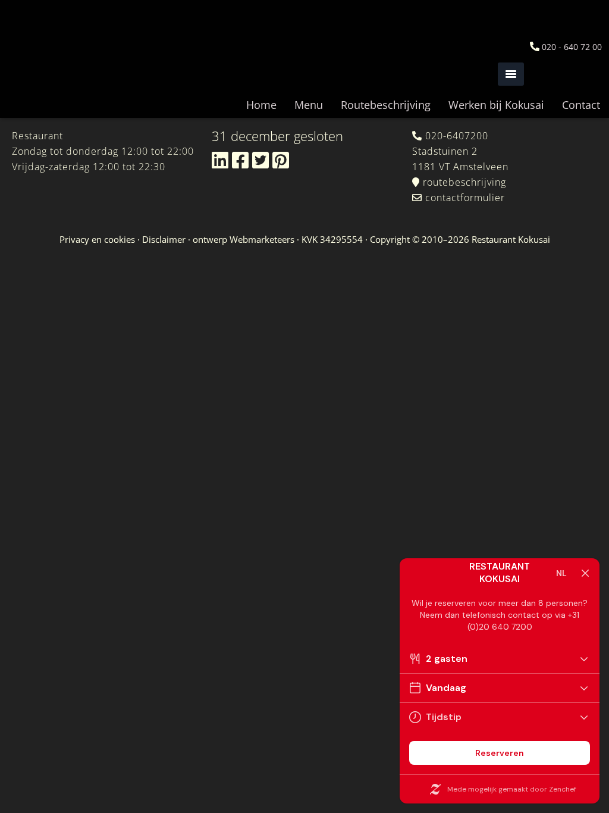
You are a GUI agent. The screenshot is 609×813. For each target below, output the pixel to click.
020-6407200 (456, 135)
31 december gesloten (277, 136)
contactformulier (465, 197)
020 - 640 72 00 (572, 46)
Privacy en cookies (97, 239)
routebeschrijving (464, 182)
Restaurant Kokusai (65, 59)
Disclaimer (164, 239)
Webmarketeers (262, 239)
